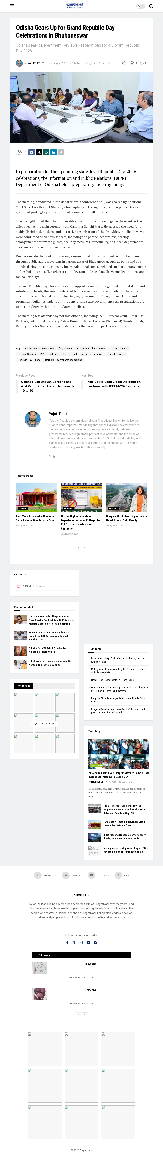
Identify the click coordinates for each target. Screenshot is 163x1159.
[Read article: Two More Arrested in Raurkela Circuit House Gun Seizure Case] (36, 497)
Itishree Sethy (99, 782)
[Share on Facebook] (31, 152)
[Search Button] (151, 6)
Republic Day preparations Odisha (63, 360)
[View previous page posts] (78, 548)
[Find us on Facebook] (67, 942)
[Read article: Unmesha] (40, 994)
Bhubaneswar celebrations (39, 348)
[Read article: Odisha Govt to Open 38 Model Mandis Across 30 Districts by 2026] (20, 664)
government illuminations (91, 348)
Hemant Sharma (27, 354)
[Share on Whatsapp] (46, 152)
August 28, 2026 (25, 525)
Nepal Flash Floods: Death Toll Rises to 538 (112, 680)
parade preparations (92, 354)
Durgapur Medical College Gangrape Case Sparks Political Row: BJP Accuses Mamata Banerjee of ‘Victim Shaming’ (51, 620)
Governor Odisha (119, 348)
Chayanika (90, 964)
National (97, 765)
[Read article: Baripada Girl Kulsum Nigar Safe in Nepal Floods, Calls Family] (126, 497)
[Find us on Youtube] (88, 942)
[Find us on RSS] (95, 942)
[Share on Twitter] (39, 152)
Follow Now (45, 723)
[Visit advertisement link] (118, 604)
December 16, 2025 (80, 977)
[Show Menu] (12, 6)
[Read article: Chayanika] (40, 968)
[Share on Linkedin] (53, 152)
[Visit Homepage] (75, 6)
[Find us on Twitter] (74, 942)
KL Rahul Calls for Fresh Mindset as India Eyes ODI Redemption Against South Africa (49, 636)
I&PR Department (49, 354)
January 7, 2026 (58, 63)
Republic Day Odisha (29, 360)
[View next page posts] (85, 548)
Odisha (76, 63)
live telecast (70, 354)
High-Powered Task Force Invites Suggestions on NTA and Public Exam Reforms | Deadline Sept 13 (124, 809)
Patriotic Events (116, 354)
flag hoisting (66, 348)
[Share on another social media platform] (61, 152)
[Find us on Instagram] (81, 942)
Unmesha (90, 990)
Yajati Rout (36, 63)
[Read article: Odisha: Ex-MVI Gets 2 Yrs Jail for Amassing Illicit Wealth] (20, 651)
